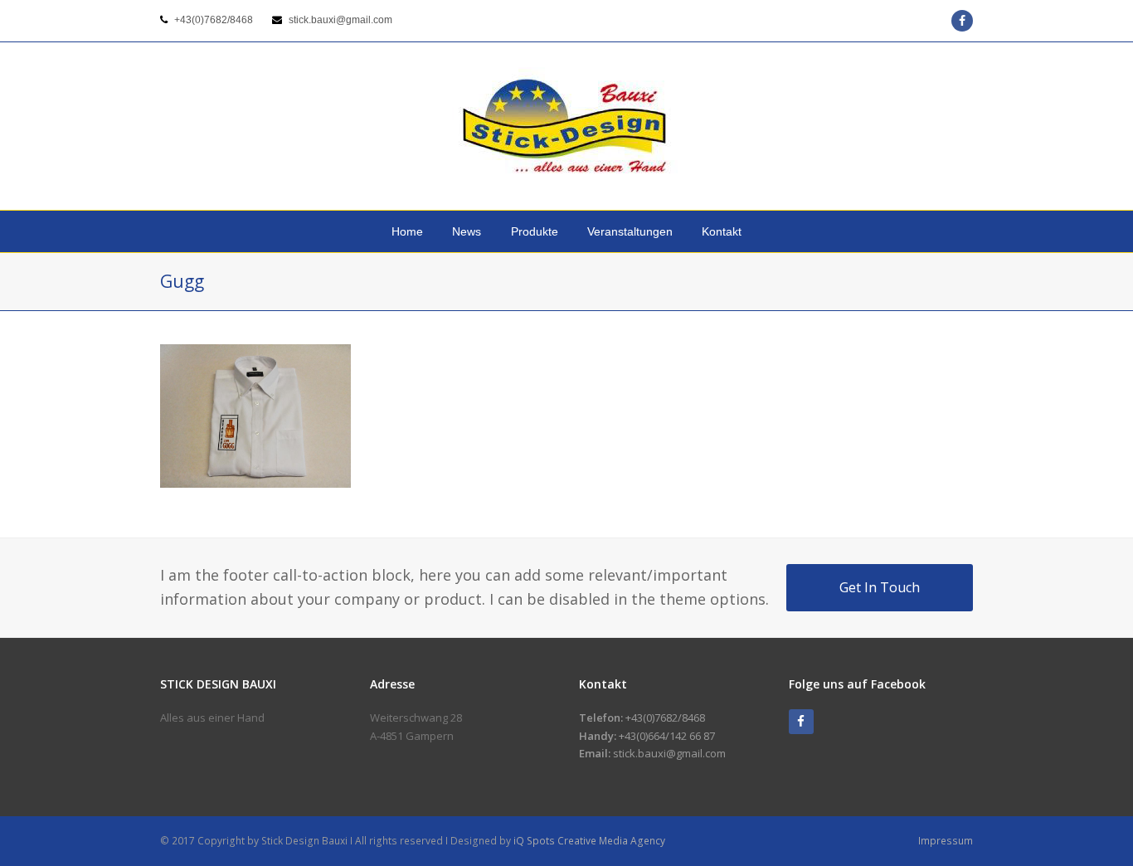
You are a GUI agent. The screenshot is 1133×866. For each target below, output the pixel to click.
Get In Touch (879, 587)
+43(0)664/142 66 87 (667, 735)
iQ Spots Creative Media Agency (589, 841)
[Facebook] (801, 721)
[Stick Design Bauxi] (566, 126)
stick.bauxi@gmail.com (340, 20)
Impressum (945, 841)
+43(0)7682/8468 (213, 20)
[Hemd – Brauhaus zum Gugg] (255, 477)
